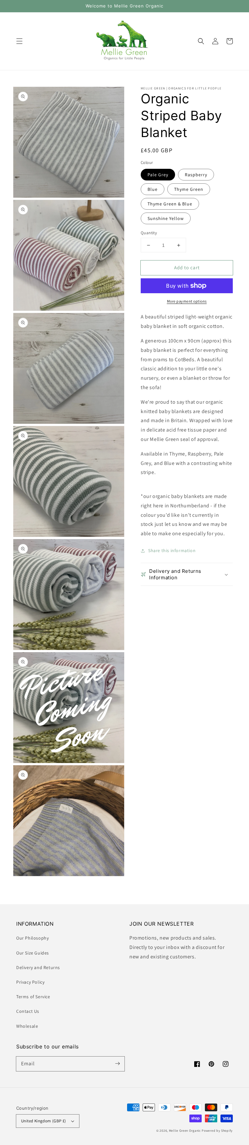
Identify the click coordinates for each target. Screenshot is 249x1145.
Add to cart (187, 267)
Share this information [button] (172, 550)
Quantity (149, 233)
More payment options (187, 301)
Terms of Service (33, 997)
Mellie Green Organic (185, 1130)
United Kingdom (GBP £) (43, 1121)
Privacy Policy (30, 982)
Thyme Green (188, 189)
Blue (153, 189)
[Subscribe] (117, 1064)
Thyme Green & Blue (170, 204)
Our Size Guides (32, 953)
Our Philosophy (32, 938)
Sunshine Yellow (166, 218)
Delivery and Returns (38, 967)
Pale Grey (158, 175)
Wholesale (27, 1026)
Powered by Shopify (217, 1130)
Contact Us (27, 1011)
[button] (19, 41)
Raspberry (196, 175)
